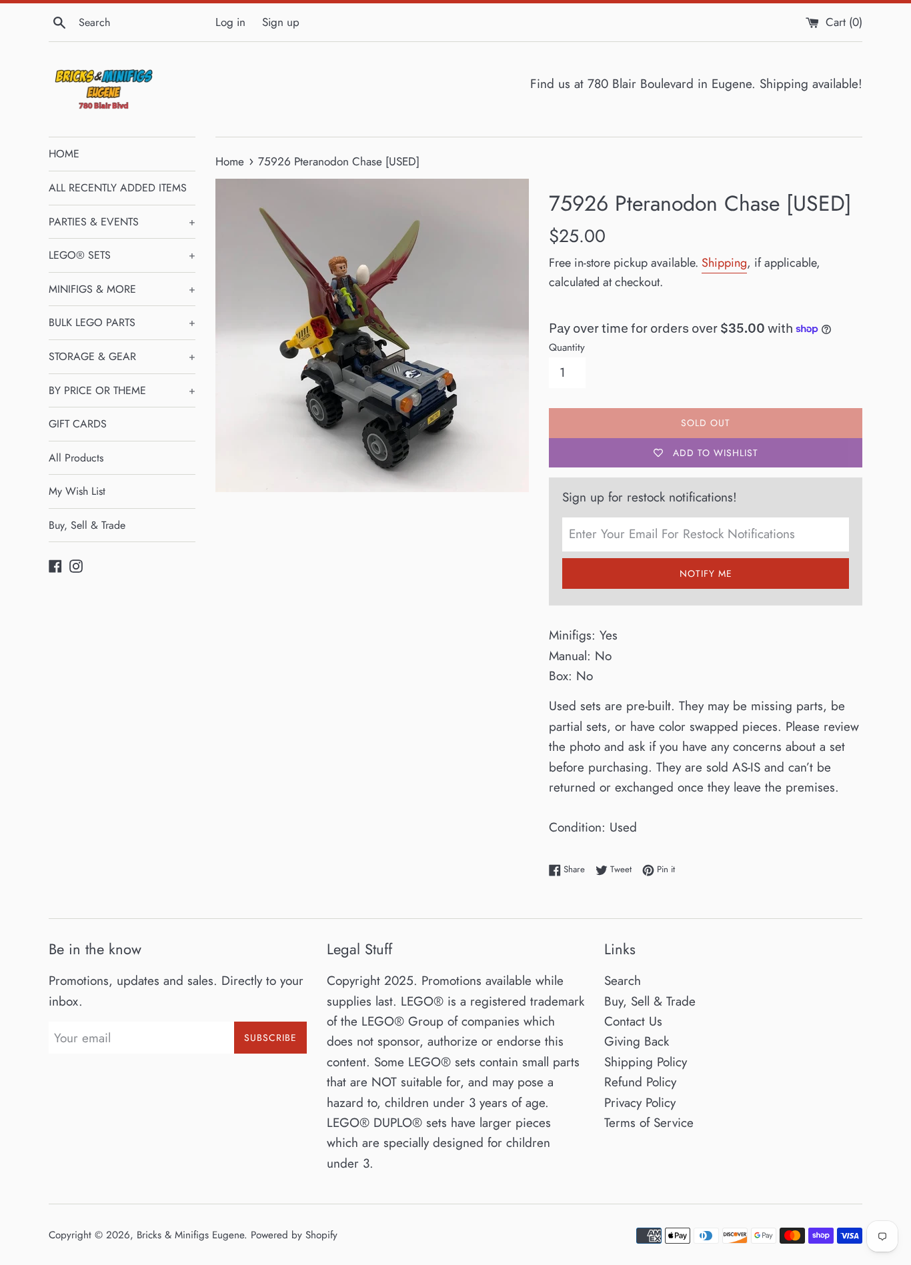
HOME (64, 153)
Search (622, 981)
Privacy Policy (640, 1103)
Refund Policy (640, 1082)
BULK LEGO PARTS (122, 322)
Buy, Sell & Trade (87, 525)
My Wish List (77, 491)
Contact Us (633, 1021)
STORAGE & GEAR (122, 356)
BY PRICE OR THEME (122, 390)
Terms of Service (649, 1123)
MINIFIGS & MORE (122, 289)
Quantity (567, 347)
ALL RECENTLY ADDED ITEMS (118, 187)
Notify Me (706, 573)
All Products (76, 457)
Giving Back (636, 1041)
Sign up (280, 22)
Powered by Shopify (294, 1235)
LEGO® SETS (122, 255)
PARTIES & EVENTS (122, 221)
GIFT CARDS (78, 423)
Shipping (724, 262)
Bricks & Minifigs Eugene (190, 1235)
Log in (230, 22)
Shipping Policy (645, 1062)
